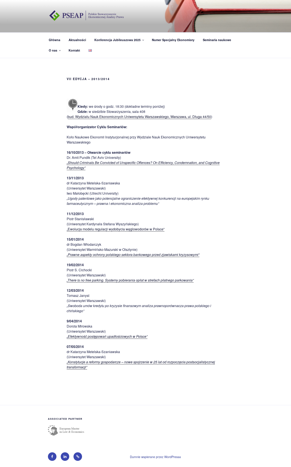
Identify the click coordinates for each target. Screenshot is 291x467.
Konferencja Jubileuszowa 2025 (117, 40)
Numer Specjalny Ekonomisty (173, 40)
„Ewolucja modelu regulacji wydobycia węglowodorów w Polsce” (115, 229)
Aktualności (77, 40)
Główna (54, 40)
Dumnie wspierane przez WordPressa (155, 457)
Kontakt (74, 50)
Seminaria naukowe (217, 40)
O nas (53, 50)
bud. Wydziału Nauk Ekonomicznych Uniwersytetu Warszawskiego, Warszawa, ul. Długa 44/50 (139, 116)
